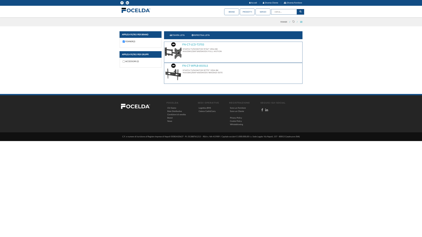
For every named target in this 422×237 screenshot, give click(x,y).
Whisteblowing (236, 124)
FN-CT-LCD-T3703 (193, 44)
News (169, 121)
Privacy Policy (236, 118)
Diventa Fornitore (294, 3)
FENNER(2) (130, 41)
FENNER (283, 22)
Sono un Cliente (237, 111)
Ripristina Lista (201, 35)
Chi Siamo (171, 108)
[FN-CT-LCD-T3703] (173, 53)
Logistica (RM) (205, 108)
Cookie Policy (236, 121)
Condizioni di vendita (176, 115)
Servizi (263, 12)
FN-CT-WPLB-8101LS (195, 66)
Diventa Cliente (271, 3)
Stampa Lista (178, 35)
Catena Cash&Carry (207, 111)
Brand (232, 12)
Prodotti (247, 12)
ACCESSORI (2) (132, 61)
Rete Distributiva (174, 111)
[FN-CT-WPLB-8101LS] (173, 74)
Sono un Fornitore (238, 108)
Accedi (254, 3)
